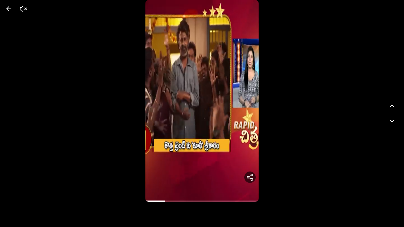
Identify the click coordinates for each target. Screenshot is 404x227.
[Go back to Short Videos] (9, 9)
